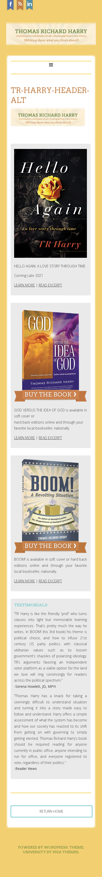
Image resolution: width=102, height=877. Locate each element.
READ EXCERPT (50, 285)
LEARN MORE (24, 285)
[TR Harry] (51, 44)
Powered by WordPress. (43, 847)
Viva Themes (65, 852)
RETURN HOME (51, 811)
